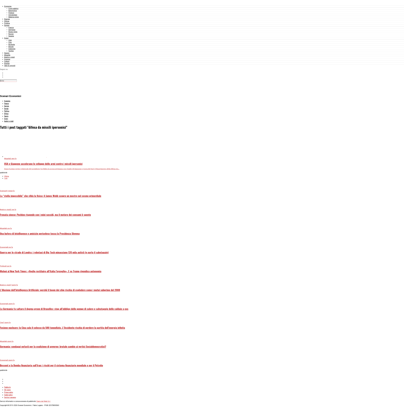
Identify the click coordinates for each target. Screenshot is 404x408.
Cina (10, 42)
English (7, 64)
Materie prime (13, 17)
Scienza (7, 59)
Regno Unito (12, 32)
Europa (6, 25)
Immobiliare (12, 15)
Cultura (6, 61)
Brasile (11, 47)
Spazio (6, 53)
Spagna (11, 36)
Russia (10, 34)
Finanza (11, 13)
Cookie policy (8, 395)
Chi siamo (7, 390)
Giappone (11, 49)
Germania (11, 30)
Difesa (6, 21)
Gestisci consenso (10, 397)
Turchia (11, 51)
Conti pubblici (13, 9)
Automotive (12, 11)
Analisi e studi (9, 57)
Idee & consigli (9, 66)
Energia (7, 19)
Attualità (7, 55)
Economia (7, 6)
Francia (11, 28)
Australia (11, 45)
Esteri (6, 38)
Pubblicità (7, 387)
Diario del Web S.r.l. (43, 401)
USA (10, 40)
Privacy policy (8, 392)
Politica (7, 23)
